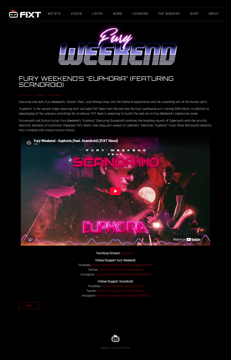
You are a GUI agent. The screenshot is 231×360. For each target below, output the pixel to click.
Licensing (140, 13)
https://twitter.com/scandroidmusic (121, 291)
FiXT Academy (169, 13)
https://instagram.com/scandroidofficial (123, 295)
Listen (97, 13)
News (117, 13)
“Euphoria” (128, 253)
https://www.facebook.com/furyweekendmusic (122, 265)
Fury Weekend (54, 95)
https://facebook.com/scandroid (122, 286)
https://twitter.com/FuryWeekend (121, 270)
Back (29, 305)
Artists (54, 13)
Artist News (40, 95)
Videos (76, 13)
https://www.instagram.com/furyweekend (123, 274)
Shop (194, 13)
